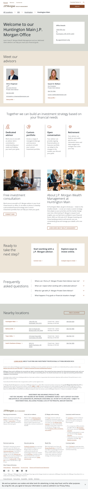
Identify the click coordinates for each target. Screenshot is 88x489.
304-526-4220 (70, 321)
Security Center (24, 467)
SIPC (38, 386)
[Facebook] (4, 471)
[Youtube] (17, 471)
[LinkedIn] (22, 471)
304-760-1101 (70, 336)
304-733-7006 (52, 91)
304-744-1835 (70, 343)
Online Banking (7, 467)
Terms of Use (16, 479)
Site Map (30, 479)
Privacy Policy (65, 486)
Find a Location (74, 313)
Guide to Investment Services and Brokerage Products (38, 368)
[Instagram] (8, 471)
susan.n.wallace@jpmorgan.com (57, 94)
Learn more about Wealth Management (62, 228)
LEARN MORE (18, 361)
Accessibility (24, 479)
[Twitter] (13, 471)
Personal (5, 2)
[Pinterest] (26, 471)
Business (12, 2)
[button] (85, 484)
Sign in (77, 6)
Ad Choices (36, 479)
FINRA (33, 386)
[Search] (84, 2)
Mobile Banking (15, 467)
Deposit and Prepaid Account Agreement (39, 467)
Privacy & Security (7, 479)
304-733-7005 (70, 329)
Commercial (19, 2)
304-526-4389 (10, 93)
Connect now (9, 214)
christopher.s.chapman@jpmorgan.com (17, 96)
